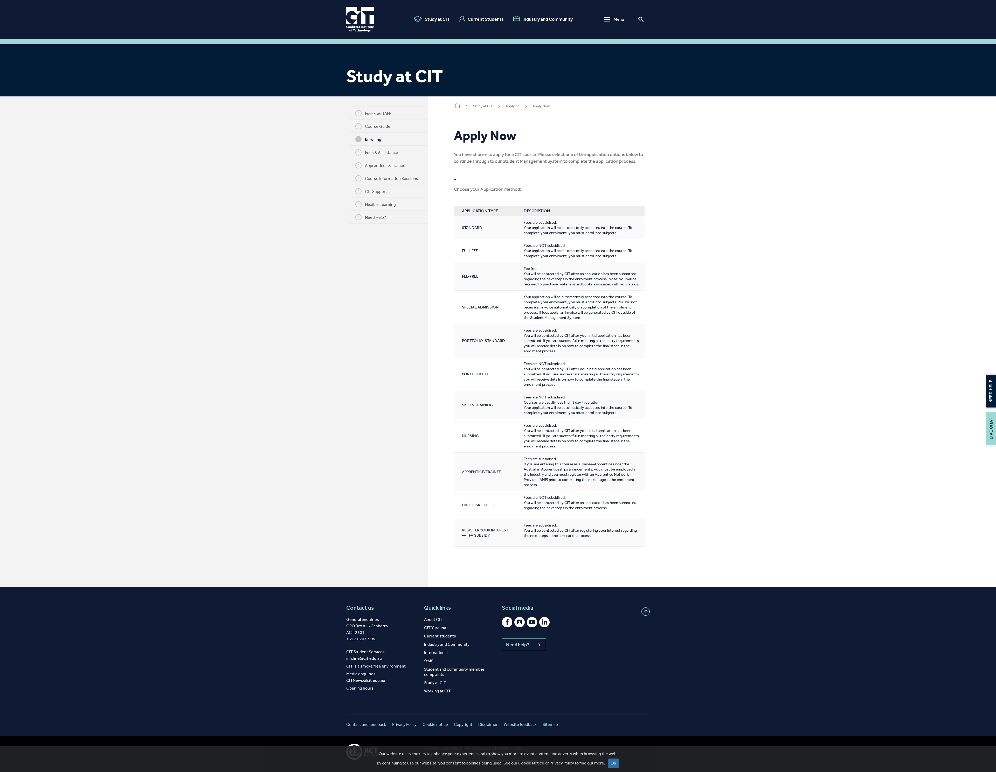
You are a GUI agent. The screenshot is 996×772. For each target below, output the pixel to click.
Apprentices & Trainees (386, 165)
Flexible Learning (380, 204)
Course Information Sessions (391, 178)
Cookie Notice (531, 763)
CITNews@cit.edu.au (365, 680)
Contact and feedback (366, 724)
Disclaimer (488, 724)
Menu (619, 19)
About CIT (433, 619)
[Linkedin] (544, 622)
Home (457, 106)
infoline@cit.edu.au (364, 658)
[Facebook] (507, 622)
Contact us (360, 608)
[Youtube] (532, 622)
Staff (428, 660)
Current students (440, 636)
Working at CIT (437, 691)
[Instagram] (519, 622)
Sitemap (550, 724)
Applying (513, 106)
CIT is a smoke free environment (376, 666)
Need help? (517, 645)
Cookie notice (435, 724)
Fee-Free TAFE (378, 113)
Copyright (463, 724)
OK (613, 763)
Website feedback (520, 724)
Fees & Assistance (381, 152)
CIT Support (376, 191)
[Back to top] (645, 611)
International (435, 652)
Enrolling (373, 139)
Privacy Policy (562, 763)
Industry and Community (547, 19)
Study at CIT (437, 19)
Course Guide (377, 126)
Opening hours (360, 688)
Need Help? (375, 217)
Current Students (486, 19)
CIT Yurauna (435, 627)
